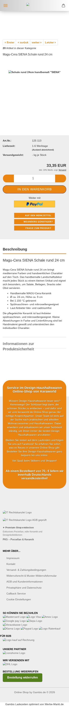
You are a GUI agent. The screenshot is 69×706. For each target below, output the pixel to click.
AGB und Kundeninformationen (24, 581)
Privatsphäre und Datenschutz (24, 587)
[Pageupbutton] (58, 700)
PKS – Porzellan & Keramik (18, 539)
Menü (5, 5)
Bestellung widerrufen (22, 677)
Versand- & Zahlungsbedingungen (26, 569)
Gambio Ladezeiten (16, 704)
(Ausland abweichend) (43, 150)
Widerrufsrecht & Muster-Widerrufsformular (31, 575)
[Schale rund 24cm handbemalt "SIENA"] (34, 87)
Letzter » (50, 42)
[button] (8, 178)
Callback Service (16, 593)
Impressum (13, 558)
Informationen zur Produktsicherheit (18, 345)
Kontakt (10, 563)
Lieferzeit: (9, 145)
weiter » (37, 42)
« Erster (9, 42)
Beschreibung (15, 249)
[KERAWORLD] (35, 5)
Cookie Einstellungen (18, 599)
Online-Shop (21, 692)
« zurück (23, 42)
